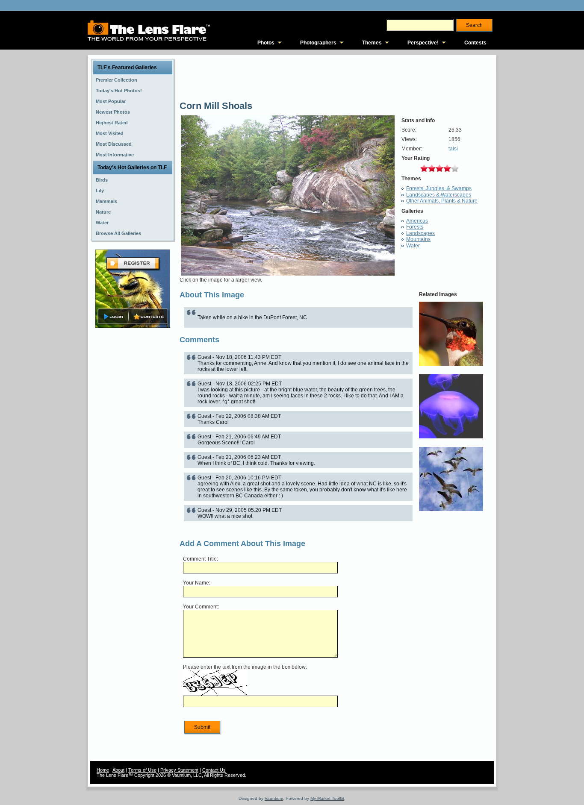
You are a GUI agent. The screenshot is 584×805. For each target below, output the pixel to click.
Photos (265, 43)
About (118, 770)
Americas (417, 221)
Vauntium (274, 798)
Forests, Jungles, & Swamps (439, 188)
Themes (372, 43)
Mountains (418, 239)
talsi (453, 149)
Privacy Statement (179, 770)
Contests (475, 43)
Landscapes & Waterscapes (438, 195)
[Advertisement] (133, 464)
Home (103, 770)
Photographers (318, 43)
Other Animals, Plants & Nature (442, 201)
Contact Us (214, 770)
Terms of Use (142, 770)
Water (413, 246)
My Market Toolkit (327, 798)
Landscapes (420, 233)
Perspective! (423, 43)
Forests (414, 227)
